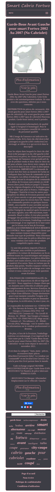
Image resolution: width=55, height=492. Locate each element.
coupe (14, 447)
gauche (30, 453)
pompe (44, 439)
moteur (42, 429)
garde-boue (15, 420)
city (11, 439)
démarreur (34, 438)
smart (42, 424)
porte (12, 434)
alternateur (18, 429)
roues (19, 433)
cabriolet (16, 458)
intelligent (33, 443)
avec (39, 459)
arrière (30, 425)
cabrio (16, 452)
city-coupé (31, 430)
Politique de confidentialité (28, 482)
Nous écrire (28, 478)
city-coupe (39, 447)
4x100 (19, 464)
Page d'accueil (28, 473)
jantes (45, 459)
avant (21, 443)
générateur (24, 448)
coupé (29, 463)
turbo (43, 443)
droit (38, 464)
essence (12, 444)
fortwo (21, 437)
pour (42, 452)
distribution (40, 433)
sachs (11, 426)
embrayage (28, 433)
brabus (19, 425)
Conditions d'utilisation (28, 486)
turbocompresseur (31, 420)
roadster (31, 458)
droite (44, 420)
